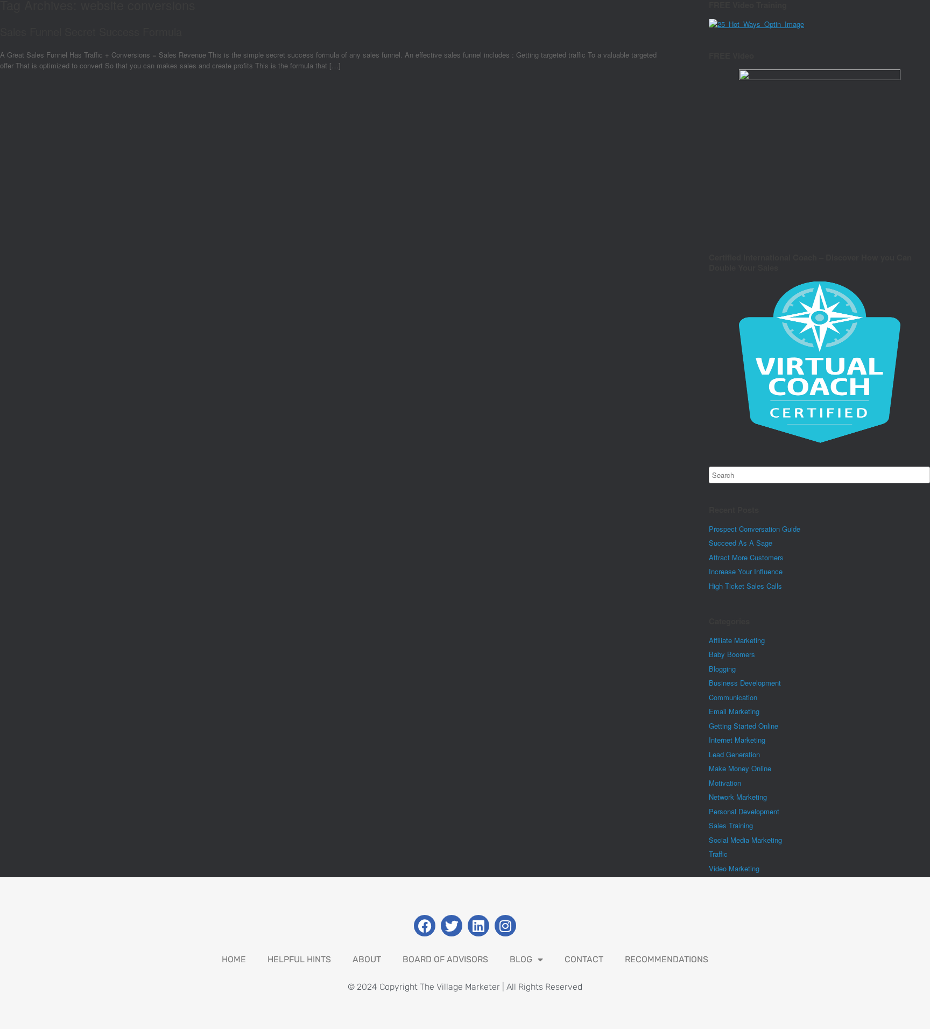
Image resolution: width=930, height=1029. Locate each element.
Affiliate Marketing (737, 640)
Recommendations (666, 959)
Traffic (718, 854)
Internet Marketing (737, 740)
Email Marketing (734, 711)
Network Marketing (738, 797)
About (367, 959)
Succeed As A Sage (740, 543)
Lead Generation (734, 754)
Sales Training (731, 825)
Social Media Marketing (745, 840)
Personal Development (744, 811)
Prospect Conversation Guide (754, 529)
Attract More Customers (746, 557)
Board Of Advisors (445, 959)
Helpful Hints (299, 959)
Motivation (725, 783)
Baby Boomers (732, 654)
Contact (584, 959)
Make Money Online (740, 768)
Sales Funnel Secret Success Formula (91, 31)
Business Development (745, 683)
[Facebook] (424, 925)
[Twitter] (451, 925)
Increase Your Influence (746, 571)
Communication (733, 697)
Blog (521, 959)
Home (234, 959)
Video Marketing (734, 868)
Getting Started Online (743, 726)
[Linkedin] (478, 925)
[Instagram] (505, 925)
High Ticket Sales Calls (745, 586)
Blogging (722, 669)
